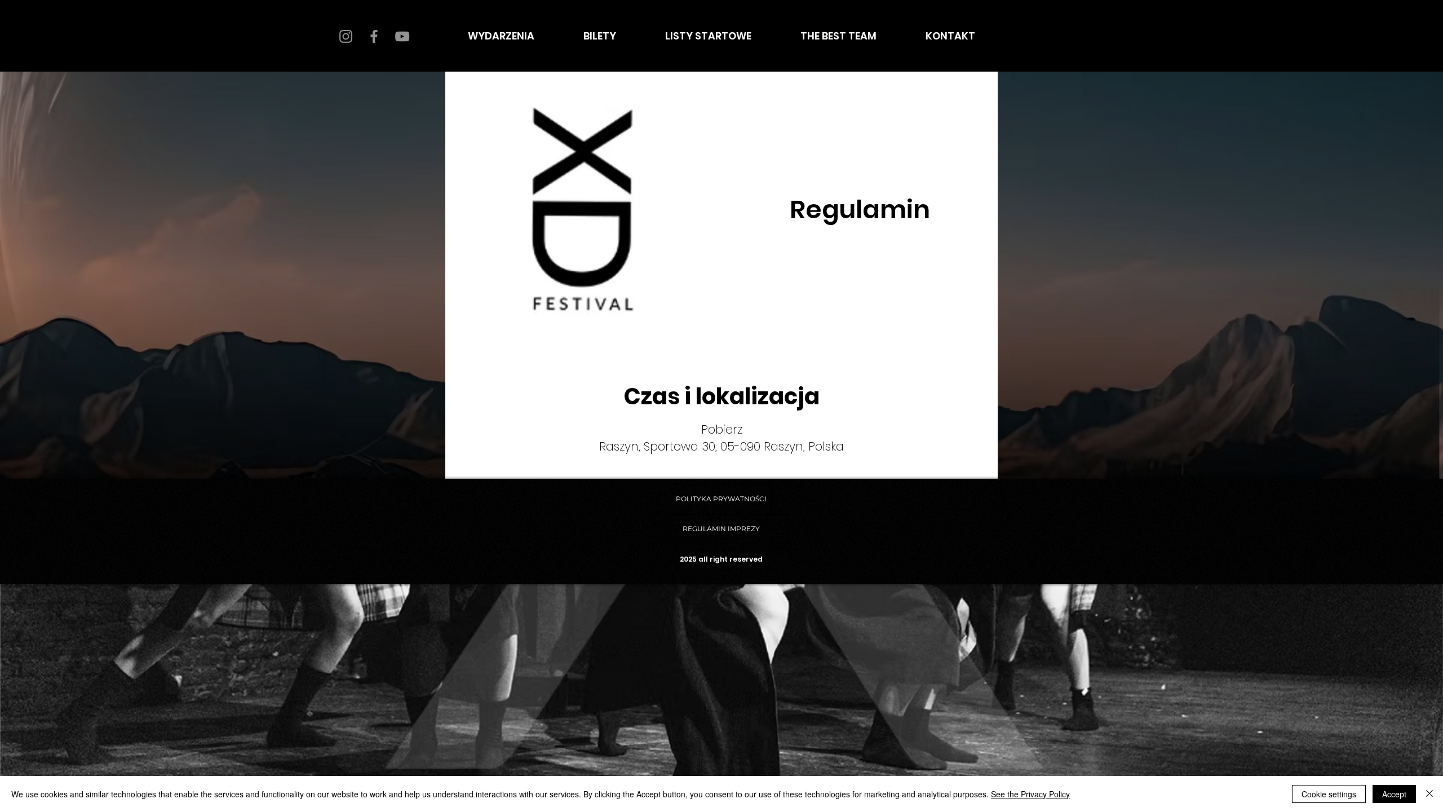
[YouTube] (402, 36)
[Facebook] (374, 36)
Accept (1394, 794)
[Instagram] (346, 36)
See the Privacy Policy (1030, 794)
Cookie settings (1329, 794)
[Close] (1429, 794)
